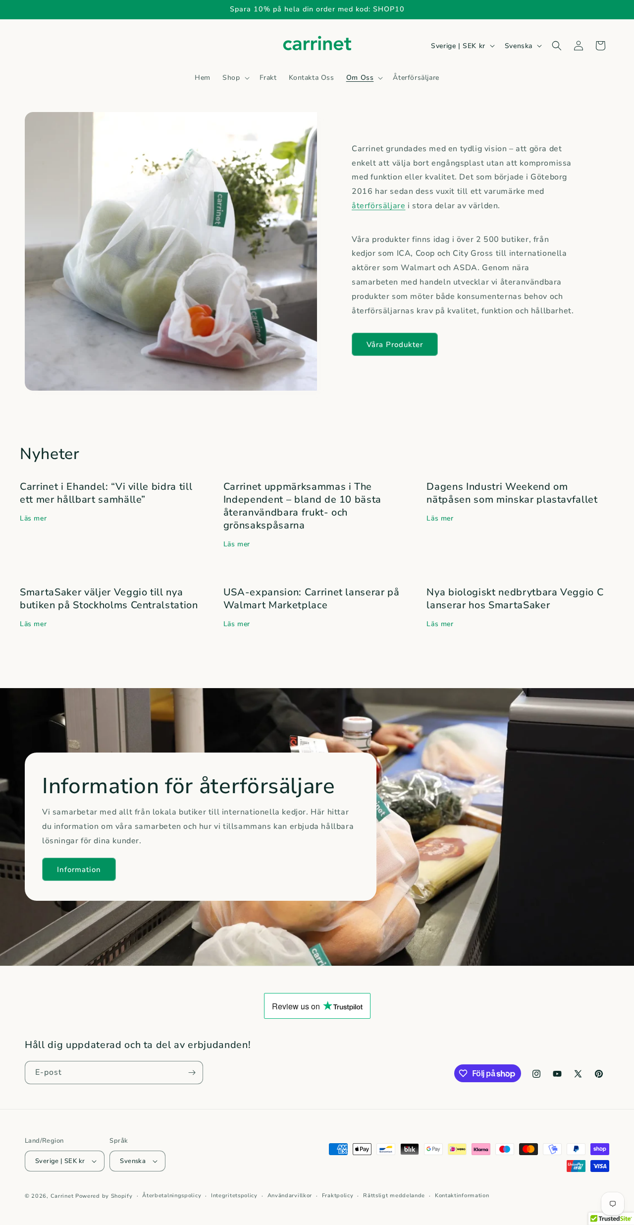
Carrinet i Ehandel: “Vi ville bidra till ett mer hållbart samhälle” (106, 493)
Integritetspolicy (234, 1195)
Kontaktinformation (462, 1195)
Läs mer (33, 518)
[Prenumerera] (192, 1072)
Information (79, 870)
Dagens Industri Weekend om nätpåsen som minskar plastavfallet (511, 493)
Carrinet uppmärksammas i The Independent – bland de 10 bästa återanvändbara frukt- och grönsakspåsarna (302, 506)
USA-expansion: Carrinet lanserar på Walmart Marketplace (311, 598)
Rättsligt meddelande (394, 1195)
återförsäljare (378, 205)
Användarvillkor (290, 1195)
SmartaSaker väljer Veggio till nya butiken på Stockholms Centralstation (109, 598)
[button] (234, 77)
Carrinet (62, 1196)
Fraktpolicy (338, 1195)
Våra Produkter (395, 345)
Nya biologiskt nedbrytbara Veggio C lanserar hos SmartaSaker (514, 598)
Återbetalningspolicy (171, 1195)
